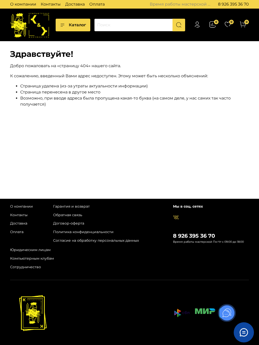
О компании (23, 4)
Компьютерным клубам (32, 258)
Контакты (51, 4)
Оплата (97, 4)
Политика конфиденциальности (83, 232)
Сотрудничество (25, 267)
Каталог (77, 24)
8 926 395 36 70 (233, 4)
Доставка (75, 4)
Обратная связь (67, 215)
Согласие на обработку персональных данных (96, 240)
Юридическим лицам (30, 250)
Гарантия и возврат (71, 206)
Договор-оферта (68, 223)
